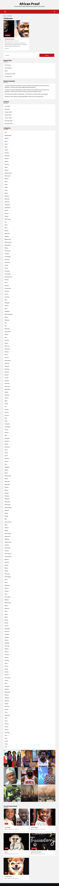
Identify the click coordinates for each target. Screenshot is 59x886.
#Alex (6, 184)
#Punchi (7, 588)
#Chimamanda (8, 276)
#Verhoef (7, 686)
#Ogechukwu (8, 542)
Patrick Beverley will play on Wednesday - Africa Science (18, 94)
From (6, 735)
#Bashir (6, 230)
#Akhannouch (8, 173)
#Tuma (6, 666)
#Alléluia (7, 196)
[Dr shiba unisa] (16, 866)
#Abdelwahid (8, 135)
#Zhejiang (7, 715)
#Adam (6, 150)
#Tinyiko (7, 660)
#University (7, 677)
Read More (7, 48)
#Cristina (7, 297)
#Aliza (6, 193)
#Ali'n (6, 190)
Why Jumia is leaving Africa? (36, 96)
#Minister (7, 498)
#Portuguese (8, 576)
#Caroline (7, 259)
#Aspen (6, 216)
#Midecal (7, 496)
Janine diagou (8, 68)
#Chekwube (7, 35)
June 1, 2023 (14, 829)
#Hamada (7, 383)
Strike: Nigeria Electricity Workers (27, 87)
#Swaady (7, 634)
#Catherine (7, 262)
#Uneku (7, 672)
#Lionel (6, 461)
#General (7, 363)
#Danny (7, 305)
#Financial (7, 349)
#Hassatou (7, 386)
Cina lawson (8, 65)
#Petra (6, 568)
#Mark (6, 478)
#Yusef (6, 709)
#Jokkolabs (7, 426)
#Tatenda (7, 643)
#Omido (7, 550)
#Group (6, 374)
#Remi (6, 605)
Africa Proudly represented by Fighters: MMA (30, 91)
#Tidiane (7, 654)
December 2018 (9, 123)
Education (7, 732)
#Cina (6, 282)
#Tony (6, 663)
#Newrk (7, 527)
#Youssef (7, 706)
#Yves (6, 712)
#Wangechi (7, 692)
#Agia (6, 167)
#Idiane (6, 398)
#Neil (6, 524)
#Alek (6, 181)
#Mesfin (7, 493)
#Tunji (6, 669)
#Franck (7, 357)
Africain (7, 723)
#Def (6, 308)
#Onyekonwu (8, 556)
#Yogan (6, 703)
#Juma (6, 429)
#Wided (7, 695)
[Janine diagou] (42, 817)
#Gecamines (8, 360)
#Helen (6, 392)
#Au (6, 222)
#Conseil (7, 291)
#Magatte (7, 467)
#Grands (7, 372)
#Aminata (7, 201)
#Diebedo (7, 320)
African (6, 726)
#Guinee (7, 380)
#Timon (6, 657)
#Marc (6, 473)
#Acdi (6, 144)
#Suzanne (7, 631)
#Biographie (8, 245)
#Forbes (7, 351)
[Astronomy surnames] (42, 841)
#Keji (6, 435)
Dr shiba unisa (8, 76)
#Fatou (6, 343)
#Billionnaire (8, 239)
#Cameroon (8, 250)
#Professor (7, 585)
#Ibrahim (7, 395)
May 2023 (7, 109)
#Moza (6, 513)
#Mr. (6, 519)
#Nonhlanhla (8, 533)
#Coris (6, 294)
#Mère (6, 490)
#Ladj (6, 449)
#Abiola (7, 138)
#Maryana (7, 481)
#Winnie (7, 700)
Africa (6, 721)
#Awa (6, 225)
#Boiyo (6, 248)
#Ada (6, 147)
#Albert (6, 178)
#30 (6, 132)
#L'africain (7, 447)
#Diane (6, 317)
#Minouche (7, 501)
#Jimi (6, 421)
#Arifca (6, 210)
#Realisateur (8, 602)
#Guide (6, 377)
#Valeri (6, 680)
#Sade (6, 614)
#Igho (6, 400)
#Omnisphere (8, 553)
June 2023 (7, 106)
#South (6, 625)
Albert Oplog (8, 41)
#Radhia (7, 599)
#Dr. (6, 325)
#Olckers (7, 545)
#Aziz (6, 227)
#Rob (6, 611)
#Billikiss (7, 236)
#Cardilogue (8, 256)
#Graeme (7, 369)
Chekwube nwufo (9, 39)
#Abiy (6, 141)
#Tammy (7, 637)
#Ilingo (6, 403)
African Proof (29, 3)
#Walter (7, 689)
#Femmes (7, 346)
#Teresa (6, 651)
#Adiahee (7, 155)
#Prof (6, 579)
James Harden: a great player (41, 94)
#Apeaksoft (7, 207)
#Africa (6, 161)
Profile (6, 741)
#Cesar (6, 268)
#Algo (6, 187)
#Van (6, 683)
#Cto (6, 300)
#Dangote (7, 302)
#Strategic (7, 628)
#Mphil (6, 516)
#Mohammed (8, 507)
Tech (6, 747)
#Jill (6, 418)
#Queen (7, 591)
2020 (6, 718)
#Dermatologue (8, 314)
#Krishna (7, 441)
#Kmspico (7, 438)
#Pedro (6, 565)
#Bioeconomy (8, 242)
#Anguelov (7, 204)
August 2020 (8, 115)
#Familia (7, 340)
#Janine (7, 409)
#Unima (7, 674)
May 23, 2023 (14, 41)
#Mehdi (6, 487)
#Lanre (6, 452)
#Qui (6, 594)
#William (7, 697)
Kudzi (6, 70)
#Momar (7, 510)
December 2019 (9, 120)
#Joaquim (7, 424)
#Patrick (7, 562)
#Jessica (7, 415)
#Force (6, 354)
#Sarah (6, 620)
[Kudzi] (16, 841)
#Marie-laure (8, 475)
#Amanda (7, 199)
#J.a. (6, 406)
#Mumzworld (8, 522)
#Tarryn (6, 640)
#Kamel (6, 432)
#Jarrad (6, 412)
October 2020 (8, 112)
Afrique (6, 729)
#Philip (6, 571)
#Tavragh (7, 646)
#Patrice (7, 559)
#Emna (6, 334)
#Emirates (7, 328)
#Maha (6, 470)
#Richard (7, 608)
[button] (5, 11)
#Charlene (7, 271)
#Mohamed (7, 504)
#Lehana (7, 458)
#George (7, 366)
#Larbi (6, 455)
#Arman (7, 213)
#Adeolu (7, 152)
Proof (6, 744)
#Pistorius (7, 573)
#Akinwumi (7, 175)
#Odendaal (7, 536)
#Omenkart (7, 548)
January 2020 (8, 117)
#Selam (6, 622)
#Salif (6, 617)
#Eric (6, 337)
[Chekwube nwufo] (16, 28)
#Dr (6, 323)
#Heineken (7, 389)
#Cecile (6, 265)
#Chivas (7, 279)
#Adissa (7, 158)
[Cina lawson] (16, 817)
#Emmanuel (8, 331)
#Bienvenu (7, 233)
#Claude (7, 285)
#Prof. (6, 582)
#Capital (7, 253)
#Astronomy (8, 219)
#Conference (8, 288)
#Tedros (7, 648)
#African (7, 164)
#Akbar (6, 170)
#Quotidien (7, 597)
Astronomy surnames (10, 73)
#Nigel (6, 530)
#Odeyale (7, 539)
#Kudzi (6, 444)
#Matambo (7, 484)
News (6, 738)
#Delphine (7, 311)
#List (6, 464)
